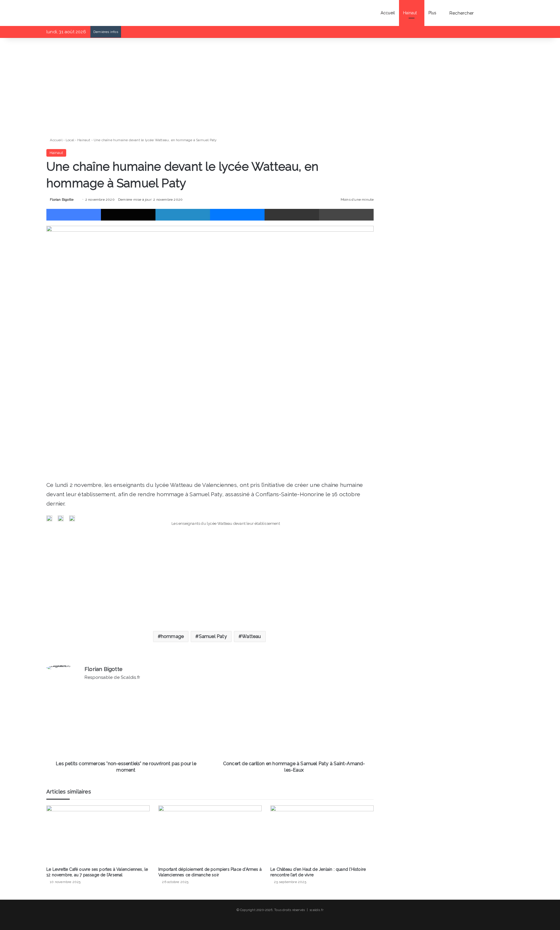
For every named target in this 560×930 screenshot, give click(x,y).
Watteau (251, 636)
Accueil (388, 13)
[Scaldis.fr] (58, 13)
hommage (172, 636)
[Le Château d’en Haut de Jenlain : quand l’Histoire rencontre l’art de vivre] (322, 834)
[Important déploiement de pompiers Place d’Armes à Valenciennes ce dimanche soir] (210, 834)
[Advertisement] (210, 87)
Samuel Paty (213, 636)
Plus (432, 13)
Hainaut (410, 13)
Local (70, 140)
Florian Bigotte (62, 199)
